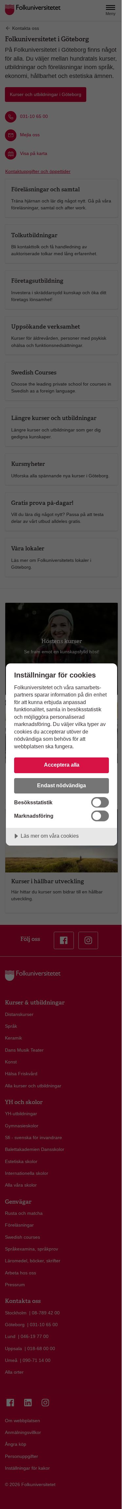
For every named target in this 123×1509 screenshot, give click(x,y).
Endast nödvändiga (61, 785)
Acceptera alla (61, 765)
